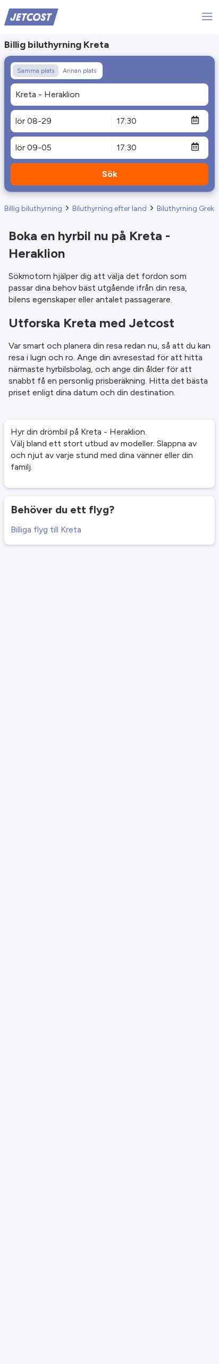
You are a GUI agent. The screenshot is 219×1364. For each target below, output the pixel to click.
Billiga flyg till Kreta (46, 529)
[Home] (31, 16)
